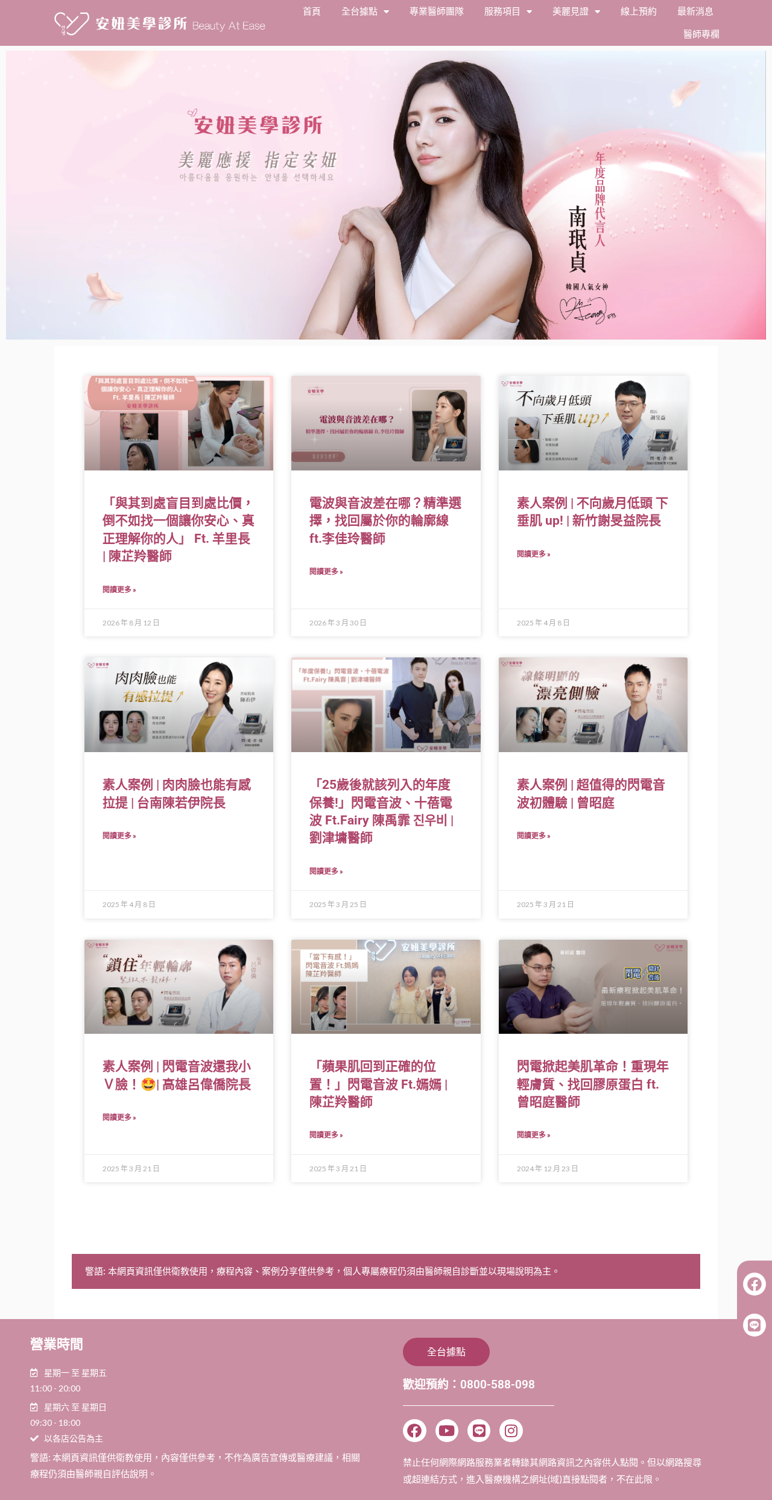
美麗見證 (570, 11)
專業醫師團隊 (437, 11)
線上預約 (639, 11)
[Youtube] (446, 1430)
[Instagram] (510, 1430)
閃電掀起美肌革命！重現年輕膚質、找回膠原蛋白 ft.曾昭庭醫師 (593, 1084)
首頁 (312, 11)
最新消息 (695, 11)
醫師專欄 (701, 34)
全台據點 (359, 11)
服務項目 (502, 11)
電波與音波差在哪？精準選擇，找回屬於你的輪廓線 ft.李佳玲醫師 (385, 521)
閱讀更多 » (119, 589)
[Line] (478, 1430)
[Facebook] (414, 1430)
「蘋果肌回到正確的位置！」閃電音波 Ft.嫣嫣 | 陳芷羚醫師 (378, 1084)
